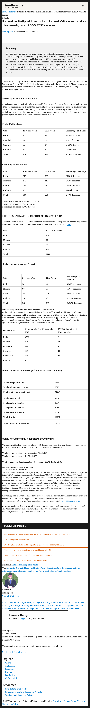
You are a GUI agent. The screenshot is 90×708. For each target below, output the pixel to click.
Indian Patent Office (43, 568)
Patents (12, 12)
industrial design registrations (66, 568)
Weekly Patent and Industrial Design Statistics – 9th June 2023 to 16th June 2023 (36, 545)
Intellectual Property (21, 565)
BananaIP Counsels (15, 568)
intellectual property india (14, 571)
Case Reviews (10, 675)
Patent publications (47, 571)
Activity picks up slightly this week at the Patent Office (25, 560)
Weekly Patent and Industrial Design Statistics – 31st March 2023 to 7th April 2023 (37, 534)
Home (5, 12)
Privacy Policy (70, 701)
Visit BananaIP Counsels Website (18, 695)
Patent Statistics (63, 571)
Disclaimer (58, 701)
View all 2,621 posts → (12, 596)
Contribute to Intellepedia (15, 689)
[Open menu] (82, 6)
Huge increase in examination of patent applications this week (28, 555)
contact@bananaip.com (70, 501)
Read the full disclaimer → (14, 652)
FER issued (29, 568)
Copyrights (9, 669)
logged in (24, 618)
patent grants (32, 571)
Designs (8, 672)
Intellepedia (14, 5)
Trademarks (10, 666)
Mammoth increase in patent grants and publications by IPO (28, 550)
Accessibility (12, 704)
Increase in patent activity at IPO (17, 540)
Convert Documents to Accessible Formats (23, 692)
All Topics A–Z (10, 678)
